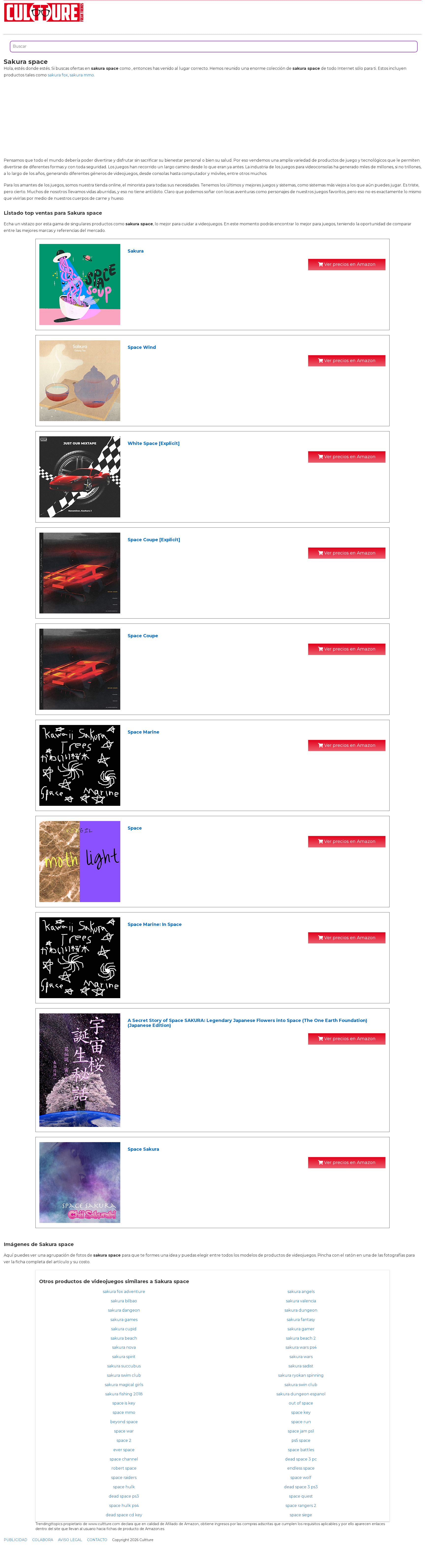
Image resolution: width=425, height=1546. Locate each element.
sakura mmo (82, 75)
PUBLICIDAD (15, 1540)
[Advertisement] (212, 117)
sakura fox (58, 75)
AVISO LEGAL (70, 1540)
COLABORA (42, 1540)
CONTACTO (97, 1540)
